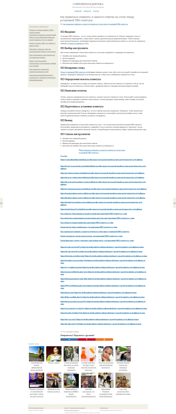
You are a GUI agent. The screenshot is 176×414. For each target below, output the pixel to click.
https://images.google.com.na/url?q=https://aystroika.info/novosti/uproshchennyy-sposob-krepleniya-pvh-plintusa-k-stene (103, 302)
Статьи (96, 10)
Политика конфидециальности (71, 410)
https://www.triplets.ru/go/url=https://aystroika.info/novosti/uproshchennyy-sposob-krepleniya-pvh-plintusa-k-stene (102, 267)
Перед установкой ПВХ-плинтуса (73, 72)
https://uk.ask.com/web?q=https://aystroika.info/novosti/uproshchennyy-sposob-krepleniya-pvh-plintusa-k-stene (101, 251)
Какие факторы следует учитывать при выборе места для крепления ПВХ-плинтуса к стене (97, 240)
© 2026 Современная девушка (35, 408)
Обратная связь (104, 408)
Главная (78, 10)
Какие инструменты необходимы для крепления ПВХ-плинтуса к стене (88, 227)
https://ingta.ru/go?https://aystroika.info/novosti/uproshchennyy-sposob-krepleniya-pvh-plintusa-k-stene (98, 292)
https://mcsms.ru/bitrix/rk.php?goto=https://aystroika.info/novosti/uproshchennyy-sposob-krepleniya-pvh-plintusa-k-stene (103, 273)
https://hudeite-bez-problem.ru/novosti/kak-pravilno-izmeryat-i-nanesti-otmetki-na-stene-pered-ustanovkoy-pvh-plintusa (101, 203)
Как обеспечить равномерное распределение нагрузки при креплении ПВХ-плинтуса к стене (97, 218)
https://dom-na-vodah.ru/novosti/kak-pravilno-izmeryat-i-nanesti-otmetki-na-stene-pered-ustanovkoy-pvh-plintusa (102, 177)
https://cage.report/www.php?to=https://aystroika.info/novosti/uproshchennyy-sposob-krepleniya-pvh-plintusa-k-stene (103, 308)
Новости (87, 10)
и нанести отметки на (76, 43)
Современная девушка (88, 4)
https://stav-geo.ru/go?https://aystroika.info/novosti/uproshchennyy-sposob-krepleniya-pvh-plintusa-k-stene (99, 319)
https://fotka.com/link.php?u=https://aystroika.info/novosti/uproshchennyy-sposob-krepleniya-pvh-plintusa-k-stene (102, 297)
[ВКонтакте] (69, 339)
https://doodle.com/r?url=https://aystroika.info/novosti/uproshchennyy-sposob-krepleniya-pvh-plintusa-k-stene (100, 323)
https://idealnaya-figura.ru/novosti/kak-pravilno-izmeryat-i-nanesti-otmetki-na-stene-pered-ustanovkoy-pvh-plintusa (102, 197)
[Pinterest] (87, 339)
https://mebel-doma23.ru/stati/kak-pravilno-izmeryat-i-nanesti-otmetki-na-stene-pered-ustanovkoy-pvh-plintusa (101, 209)
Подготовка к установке (72, 331)
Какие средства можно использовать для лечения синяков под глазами (42, 63)
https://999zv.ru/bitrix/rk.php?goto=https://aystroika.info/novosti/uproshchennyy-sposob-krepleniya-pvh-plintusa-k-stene (103, 286)
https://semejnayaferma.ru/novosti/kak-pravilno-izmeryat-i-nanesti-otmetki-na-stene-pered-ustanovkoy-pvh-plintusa (102, 193)
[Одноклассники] (104, 339)
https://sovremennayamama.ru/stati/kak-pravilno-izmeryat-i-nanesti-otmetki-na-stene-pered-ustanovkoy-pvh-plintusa (103, 188)
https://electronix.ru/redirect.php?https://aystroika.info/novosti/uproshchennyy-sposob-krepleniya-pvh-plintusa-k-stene (103, 256)
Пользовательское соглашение (77, 408)
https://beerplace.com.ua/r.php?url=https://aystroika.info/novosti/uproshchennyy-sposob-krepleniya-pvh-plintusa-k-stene (102, 261)
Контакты (66, 408)
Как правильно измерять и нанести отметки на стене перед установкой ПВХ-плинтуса (95, 24)
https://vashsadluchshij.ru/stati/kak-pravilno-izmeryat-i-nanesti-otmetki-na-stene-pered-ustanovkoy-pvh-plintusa (101, 159)
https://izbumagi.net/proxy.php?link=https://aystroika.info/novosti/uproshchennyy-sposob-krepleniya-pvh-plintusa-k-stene (103, 279)
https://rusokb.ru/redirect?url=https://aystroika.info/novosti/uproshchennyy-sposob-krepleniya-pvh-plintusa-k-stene (102, 312)
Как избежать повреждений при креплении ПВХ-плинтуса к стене (86, 222)
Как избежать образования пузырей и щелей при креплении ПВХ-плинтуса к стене (93, 213)
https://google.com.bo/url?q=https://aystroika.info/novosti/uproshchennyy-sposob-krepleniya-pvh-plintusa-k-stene (102, 247)
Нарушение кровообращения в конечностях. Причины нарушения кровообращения (42, 77)
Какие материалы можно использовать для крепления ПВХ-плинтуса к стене (91, 236)
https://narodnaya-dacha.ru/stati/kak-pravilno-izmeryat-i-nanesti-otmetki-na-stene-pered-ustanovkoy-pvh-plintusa (102, 173)
